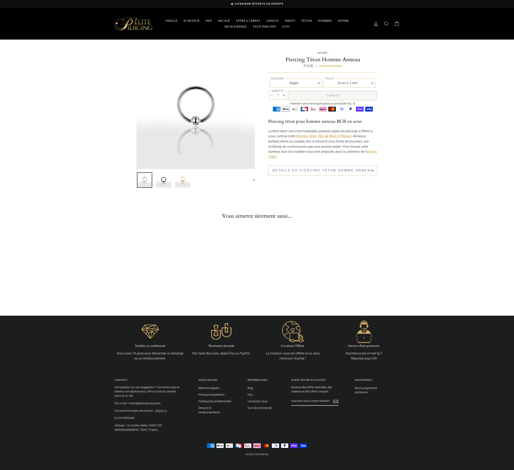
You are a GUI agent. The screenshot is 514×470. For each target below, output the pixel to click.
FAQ (250, 394)
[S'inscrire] (335, 401)
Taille (329, 78)
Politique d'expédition (211, 394)
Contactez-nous (257, 401)
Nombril (325, 21)
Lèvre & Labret (248, 21)
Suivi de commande (260, 408)
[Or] (148, 296)
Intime (343, 21)
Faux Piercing (264, 27)
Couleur (277, 78)
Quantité (278, 91)
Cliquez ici (161, 410)
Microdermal (235, 27)
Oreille (171, 21)
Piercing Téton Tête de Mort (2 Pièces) (324, 136)
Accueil (322, 52)
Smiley (290, 21)
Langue (272, 21)
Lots (286, 27)
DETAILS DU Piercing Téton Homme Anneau (323, 170)
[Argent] (134, 296)
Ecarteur (192, 21)
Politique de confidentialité (214, 401)
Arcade (224, 21)
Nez (209, 21)
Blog (250, 388)
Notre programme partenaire (366, 390)
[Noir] (141, 296)
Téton (306, 21)
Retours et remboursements (209, 410)
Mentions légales (208, 388)
